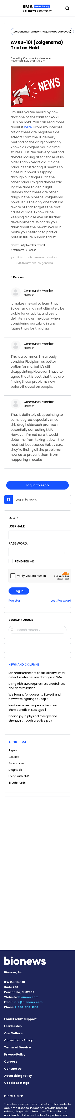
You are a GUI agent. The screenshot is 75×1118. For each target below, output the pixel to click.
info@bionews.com (28, 1002)
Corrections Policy (18, 1040)
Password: (18, 543)
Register (14, 601)
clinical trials (24, 257)
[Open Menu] (6, 8)
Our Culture (13, 1033)
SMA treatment (26, 263)
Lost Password (61, 601)
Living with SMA (19, 776)
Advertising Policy (18, 1076)
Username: (17, 526)
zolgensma (45, 263)
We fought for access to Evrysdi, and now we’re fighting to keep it (34, 696)
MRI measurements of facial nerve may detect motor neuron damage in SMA (37, 675)
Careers (10, 1061)
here (28, 127)
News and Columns (24, 664)
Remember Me (24, 561)
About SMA (17, 742)
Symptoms (16, 763)
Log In (19, 591)
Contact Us (12, 1069)
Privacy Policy (14, 1054)
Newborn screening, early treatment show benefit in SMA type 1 (34, 707)
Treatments (17, 783)
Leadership (13, 1026)
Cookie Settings (16, 1083)
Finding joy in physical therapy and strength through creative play (33, 718)
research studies (45, 257)
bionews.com (28, 997)
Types (13, 750)
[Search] (67, 8)
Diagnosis (15, 770)
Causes (14, 757)
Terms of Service (17, 1047)
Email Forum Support (20, 1019)
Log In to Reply (37, 485)
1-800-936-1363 (26, 1007)
